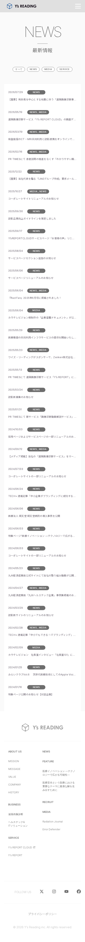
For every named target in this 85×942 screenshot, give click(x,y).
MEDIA (48, 69)
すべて (18, 69)
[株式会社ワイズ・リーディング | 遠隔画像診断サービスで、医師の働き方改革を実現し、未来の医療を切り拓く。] (21, 6)
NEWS (33, 69)
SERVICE (64, 69)
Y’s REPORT (15, 855)
